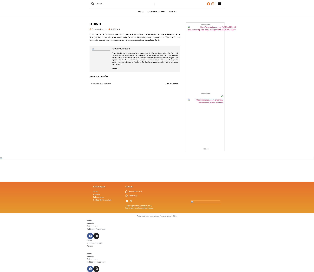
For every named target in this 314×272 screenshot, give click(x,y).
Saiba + (115, 69)
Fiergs (206, 149)
